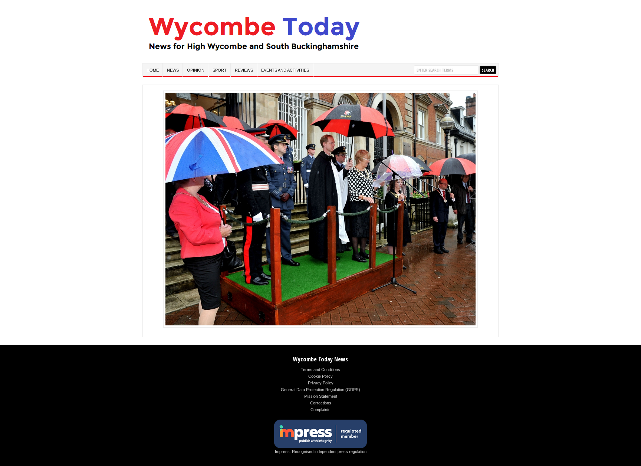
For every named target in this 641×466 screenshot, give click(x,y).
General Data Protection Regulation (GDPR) (320, 389)
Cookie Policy (320, 376)
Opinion (195, 70)
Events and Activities (285, 70)
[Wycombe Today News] (253, 52)
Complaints (320, 409)
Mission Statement (320, 396)
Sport (220, 70)
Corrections (320, 403)
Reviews (244, 70)
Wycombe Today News (320, 359)
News (173, 70)
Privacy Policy (320, 383)
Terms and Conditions (320, 369)
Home (153, 70)
